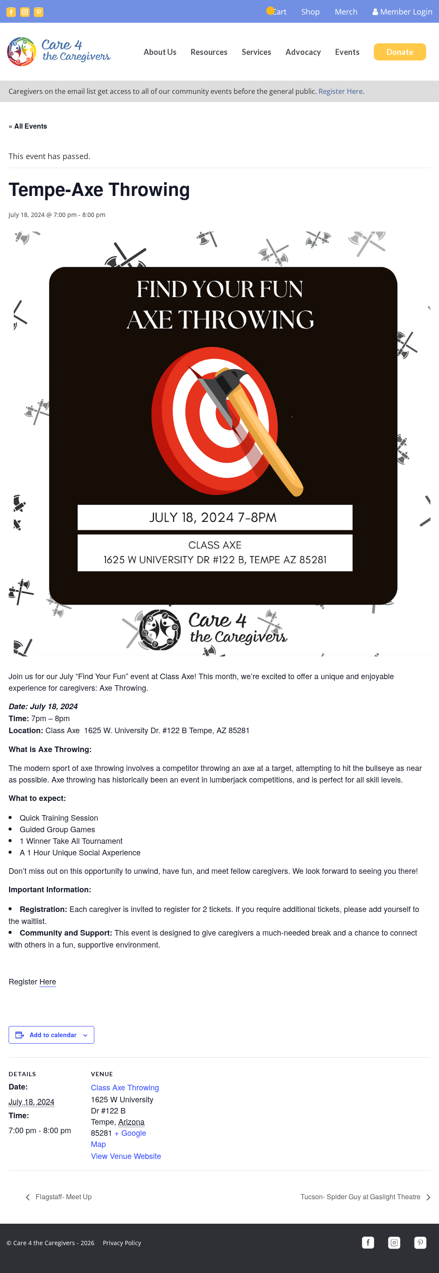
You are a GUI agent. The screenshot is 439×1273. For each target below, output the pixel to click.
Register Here (341, 91)
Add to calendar (53, 1034)
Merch (346, 11)
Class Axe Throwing (125, 1086)
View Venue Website (126, 1155)
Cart (279, 11)
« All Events (28, 126)
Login (406, 11)
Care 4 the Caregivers (60, 51)
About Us (160, 52)
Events (347, 52)
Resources (209, 52)
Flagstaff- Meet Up (63, 1196)
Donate (400, 52)
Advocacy (303, 52)
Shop (310, 11)
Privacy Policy (122, 1243)
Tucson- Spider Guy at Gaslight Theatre (361, 1196)
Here (47, 981)
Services (256, 52)
